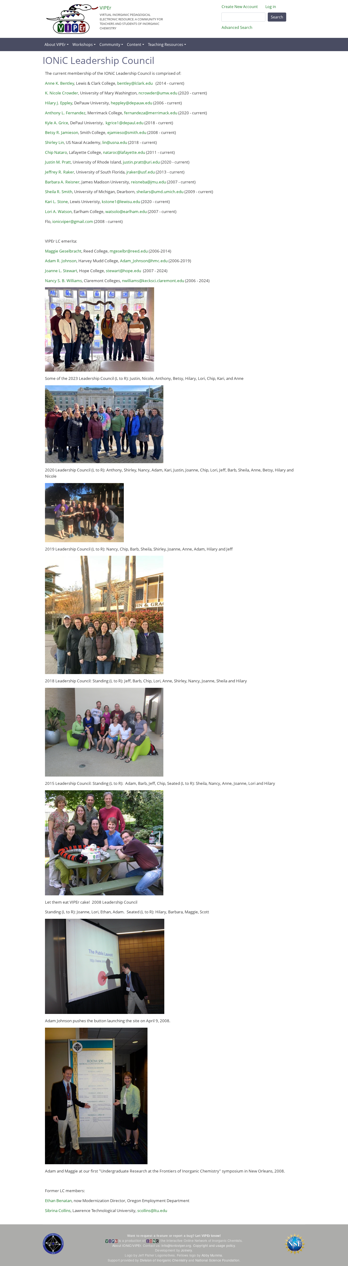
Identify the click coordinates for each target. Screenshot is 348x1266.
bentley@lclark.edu (135, 83)
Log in (270, 6)
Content (134, 44)
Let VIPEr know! (208, 1235)
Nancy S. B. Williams (63, 280)
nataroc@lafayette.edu (124, 152)
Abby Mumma (211, 1255)
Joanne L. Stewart (61, 270)
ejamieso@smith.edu (126, 132)
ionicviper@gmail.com (72, 221)
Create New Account (240, 6)
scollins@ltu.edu (152, 1210)
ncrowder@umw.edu (157, 93)
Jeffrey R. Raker (59, 172)
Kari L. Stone (56, 201)
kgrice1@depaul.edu (124, 122)
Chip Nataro (56, 152)
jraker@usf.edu (140, 172)
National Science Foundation (217, 1260)
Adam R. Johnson (60, 260)
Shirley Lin (54, 142)
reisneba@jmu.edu (148, 182)
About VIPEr (55, 44)
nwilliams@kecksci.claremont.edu (153, 280)
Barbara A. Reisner (62, 182)
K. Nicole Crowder (61, 93)
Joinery (186, 1250)
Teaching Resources (165, 44)
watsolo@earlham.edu (126, 211)
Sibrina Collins (58, 1210)
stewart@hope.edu (123, 270)
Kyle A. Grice (56, 122)
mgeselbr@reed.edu (129, 251)
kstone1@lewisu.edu (121, 201)
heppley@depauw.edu (131, 103)
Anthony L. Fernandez (65, 112)
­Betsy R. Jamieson (61, 132)
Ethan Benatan (58, 1200)
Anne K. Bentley (59, 83)
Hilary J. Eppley (58, 103)
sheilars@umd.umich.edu (159, 191)
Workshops (82, 44)
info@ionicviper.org (176, 1245)
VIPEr (105, 7)
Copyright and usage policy (214, 1245)
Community (109, 44)
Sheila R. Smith (58, 191)
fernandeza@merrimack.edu (150, 112)
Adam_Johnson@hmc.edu (144, 260)
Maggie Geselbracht (63, 251)
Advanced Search (237, 27)
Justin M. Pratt (58, 162)
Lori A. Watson (58, 211)
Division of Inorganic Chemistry (163, 1260)
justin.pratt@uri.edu (141, 162)
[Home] (72, 19)
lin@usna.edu (114, 142)
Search (277, 17)
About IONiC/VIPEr (126, 1245)
